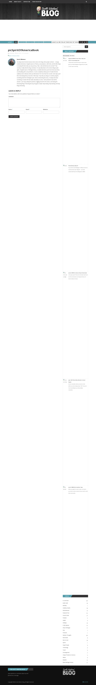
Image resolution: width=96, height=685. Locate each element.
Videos (75, 657)
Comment (11, 96)
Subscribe (86, 682)
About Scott (17, 1)
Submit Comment (14, 116)
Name (11, 109)
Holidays (75, 623)
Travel (75, 650)
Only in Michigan (75, 628)
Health (75, 620)
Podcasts (75, 633)
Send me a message (13, 675)
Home (10, 1)
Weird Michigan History (75, 662)
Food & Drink (75, 615)
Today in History (36, 1)
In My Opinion (75, 625)
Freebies (75, 618)
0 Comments (25, 53)
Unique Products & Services (75, 655)
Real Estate (75, 638)
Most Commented (66, 55)
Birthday (75, 605)
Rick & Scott (47, 42)
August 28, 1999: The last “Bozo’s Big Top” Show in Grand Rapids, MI (70, 42)
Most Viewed (72, 55)
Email (28, 109)
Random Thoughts (75, 635)
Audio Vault (30, 42)
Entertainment (75, 610)
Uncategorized (75, 652)
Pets (75, 630)
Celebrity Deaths (75, 608)
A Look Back (22, 42)
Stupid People (75, 645)
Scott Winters (12, 53)
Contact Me (26, 1)
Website (45, 109)
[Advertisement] (48, 30)
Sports (75, 642)
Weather (75, 660)
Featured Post (39, 42)
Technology (75, 647)
